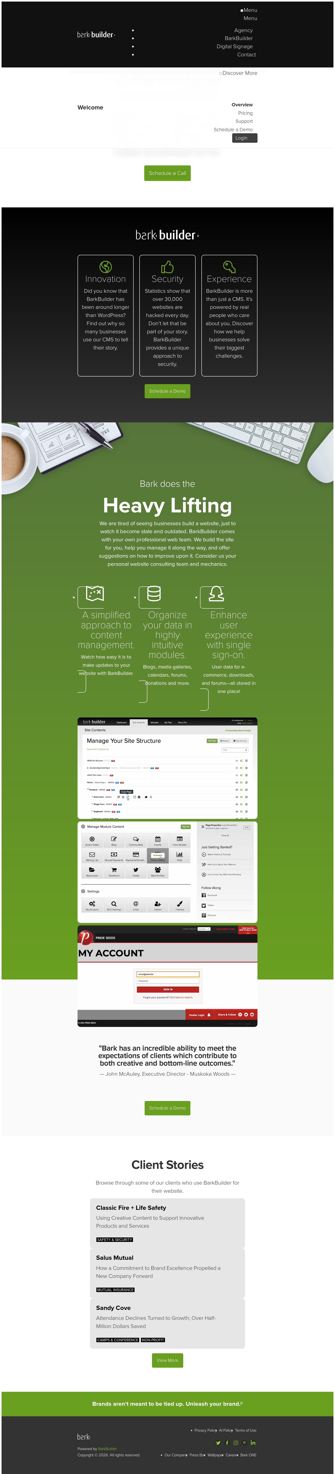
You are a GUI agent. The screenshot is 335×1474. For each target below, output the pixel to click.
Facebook (226, 1442)
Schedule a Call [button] (167, 173)
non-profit (153, 1340)
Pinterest (244, 1442)
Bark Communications (85, 1437)
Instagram (235, 1442)
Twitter (218, 1442)
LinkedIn (253, 1442)
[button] (106, 639)
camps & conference (117, 1340)
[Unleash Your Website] (90, 107)
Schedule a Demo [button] (167, 391)
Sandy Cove (113, 1308)
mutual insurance (115, 1290)
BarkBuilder (105, 34)
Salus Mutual (114, 1258)
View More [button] (168, 1360)
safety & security (114, 1239)
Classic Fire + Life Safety (131, 1208)
